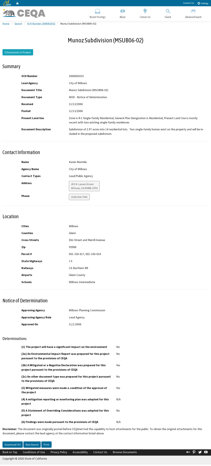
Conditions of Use (34, 452)
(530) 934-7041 (79, 197)
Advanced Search (193, 17)
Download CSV (13, 444)
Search (168, 17)
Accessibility (80, 452)
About (123, 17)
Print (46, 444)
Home (5, 23)
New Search (32, 444)
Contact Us (188, 2)
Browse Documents (125, 452)
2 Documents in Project (18, 52)
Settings (204, 3)
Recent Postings (98, 17)
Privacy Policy (58, 452)
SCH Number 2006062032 (41, 23)
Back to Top (9, 452)
